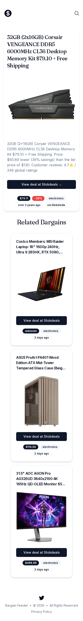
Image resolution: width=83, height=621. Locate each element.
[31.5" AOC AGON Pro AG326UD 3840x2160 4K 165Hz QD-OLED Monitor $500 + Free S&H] (41, 517)
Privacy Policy (41, 611)
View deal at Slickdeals (41, 320)
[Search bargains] (76, 13)
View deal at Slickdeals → (41, 184)
